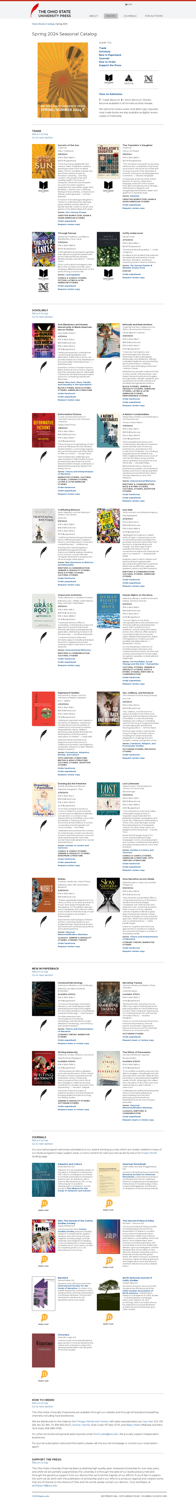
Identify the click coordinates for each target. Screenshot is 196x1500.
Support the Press (110, 65)
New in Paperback (110, 55)
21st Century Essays (75, 212)
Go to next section (42, 137)
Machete (134, 196)
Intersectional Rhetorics (143, 481)
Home (34, 24)
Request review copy (69, 224)
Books (110, 16)
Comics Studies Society (72, 1230)
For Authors (154, 16)
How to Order (107, 62)
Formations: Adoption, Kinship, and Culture (74, 753)
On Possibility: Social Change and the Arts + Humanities (141, 662)
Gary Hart (147, 1421)
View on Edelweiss (110, 94)
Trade (102, 48)
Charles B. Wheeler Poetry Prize (138, 266)
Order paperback (67, 221)
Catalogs (50, 24)
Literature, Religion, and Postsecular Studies (139, 744)
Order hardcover (66, 393)
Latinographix (72, 274)
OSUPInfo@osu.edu (40, 1496)
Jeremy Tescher (81, 1425)
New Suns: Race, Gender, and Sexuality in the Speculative (75, 383)
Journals (130, 16)
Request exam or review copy (73, 1043)
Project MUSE (149, 1153)
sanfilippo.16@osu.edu (44, 1485)
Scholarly (104, 51)
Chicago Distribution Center (92, 1421)
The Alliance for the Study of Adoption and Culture (74, 1189)
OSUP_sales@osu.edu (105, 1434)
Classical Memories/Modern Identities (73, 933)
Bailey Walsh (133, 1425)
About (93, 16)
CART (130, 4)
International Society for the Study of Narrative (73, 1287)
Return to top (40, 134)
